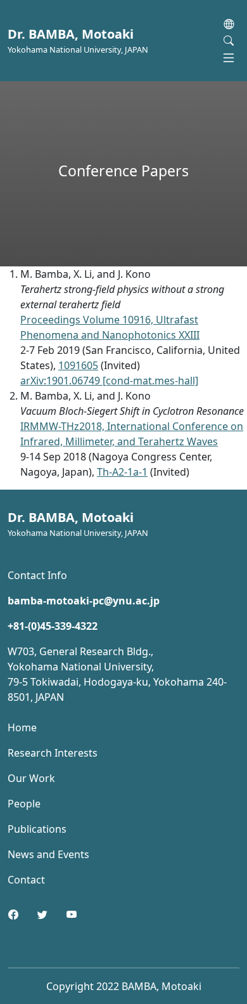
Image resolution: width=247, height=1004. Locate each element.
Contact (26, 880)
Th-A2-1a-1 (122, 472)
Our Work (31, 778)
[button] (228, 24)
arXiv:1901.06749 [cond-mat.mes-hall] (109, 381)
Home (22, 727)
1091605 (78, 365)
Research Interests (53, 753)
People (24, 804)
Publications (37, 829)
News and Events (48, 854)
